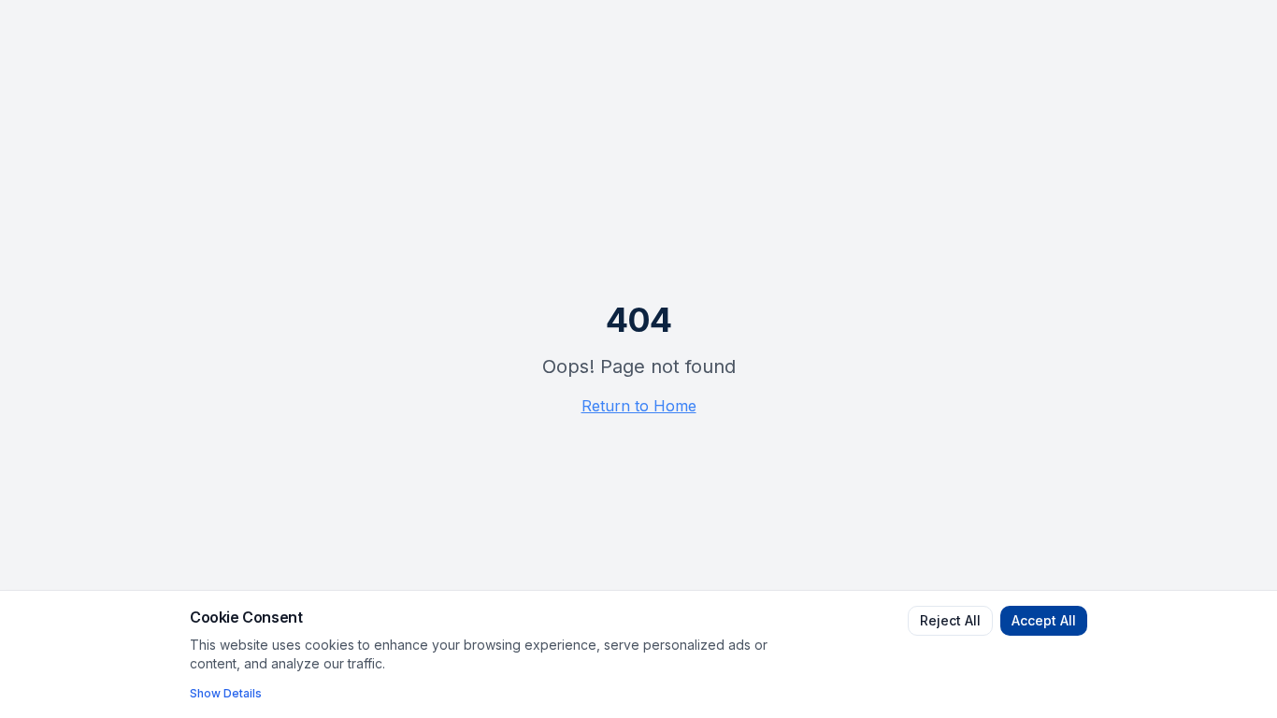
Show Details (226, 693)
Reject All (950, 620)
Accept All (1044, 620)
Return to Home (638, 405)
